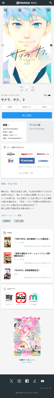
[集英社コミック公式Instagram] (19, 381)
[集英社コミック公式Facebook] (27, 381)
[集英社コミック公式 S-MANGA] (27, 3)
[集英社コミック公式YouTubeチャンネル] (42, 381)
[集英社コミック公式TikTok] (34, 381)
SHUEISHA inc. (21, 393)
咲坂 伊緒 (12, 183)
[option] (27, 45)
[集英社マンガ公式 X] (11, 381)
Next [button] (51, 45)
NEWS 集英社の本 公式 (32, 246)
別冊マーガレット (9, 215)
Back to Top (45, 388)
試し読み (27, 115)
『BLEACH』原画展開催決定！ (27, 270)
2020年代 (7, 221)
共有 (45, 95)
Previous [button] (3, 45)
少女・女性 (19, 221)
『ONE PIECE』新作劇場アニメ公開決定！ (32, 239)
